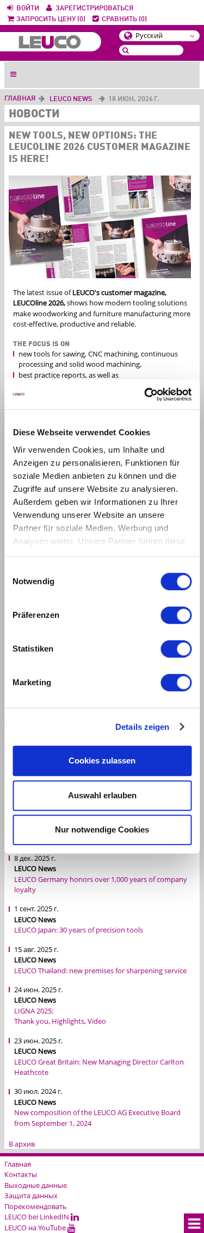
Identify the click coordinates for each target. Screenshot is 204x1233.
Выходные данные (35, 1185)
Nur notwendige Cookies (102, 829)
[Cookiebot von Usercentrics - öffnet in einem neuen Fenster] (145, 394)
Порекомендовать (35, 1206)
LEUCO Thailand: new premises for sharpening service (100, 970)
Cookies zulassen (102, 760)
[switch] (175, 615)
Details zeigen (142, 726)
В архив (22, 1144)
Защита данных (31, 1195)
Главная (19, 98)
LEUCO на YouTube (35, 1227)
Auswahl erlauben (102, 795)
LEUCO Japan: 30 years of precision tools (78, 930)
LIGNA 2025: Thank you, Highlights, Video (60, 1016)
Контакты (20, 1174)
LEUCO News (71, 99)
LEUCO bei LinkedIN (37, 1217)
